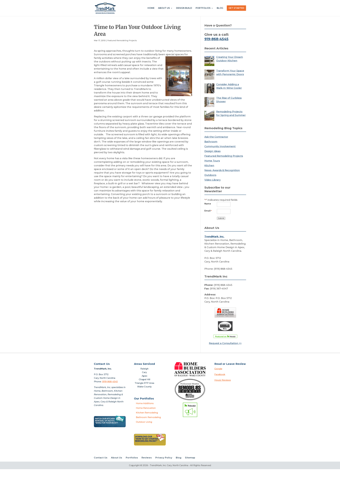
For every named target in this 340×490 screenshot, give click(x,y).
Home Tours (212, 160)
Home (151, 8)
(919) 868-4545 (110, 381)
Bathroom (210, 141)
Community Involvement (220, 146)
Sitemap (190, 457)
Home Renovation (146, 408)
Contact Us (100, 457)
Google (218, 368)
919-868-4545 (216, 39)
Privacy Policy (163, 457)
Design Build (184, 8)
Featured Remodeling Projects (122, 40)
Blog (220, 8)
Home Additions (145, 403)
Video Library (212, 179)
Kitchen (209, 165)
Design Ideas (212, 151)
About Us (164, 8)
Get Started (236, 8)
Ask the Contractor (216, 136)
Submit (221, 218)
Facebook (219, 374)
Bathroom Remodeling (148, 417)
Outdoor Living (144, 422)
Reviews (147, 457)
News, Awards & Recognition (222, 170)
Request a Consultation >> (225, 343)
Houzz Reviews (222, 380)
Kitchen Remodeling (147, 412)
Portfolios (203, 8)
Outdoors (210, 175)
